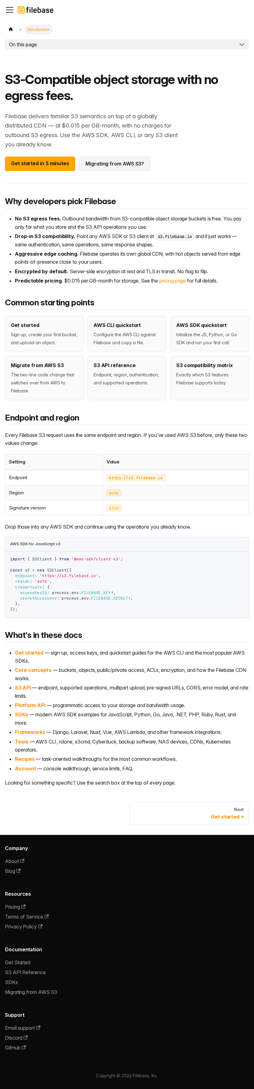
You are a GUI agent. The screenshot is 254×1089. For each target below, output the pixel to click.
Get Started (17, 962)
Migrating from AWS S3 (31, 992)
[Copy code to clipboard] (241, 559)
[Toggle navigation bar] (9, 10)
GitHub (12, 1048)
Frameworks (30, 732)
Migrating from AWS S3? (114, 164)
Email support (20, 1028)
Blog (10, 871)
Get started (29, 653)
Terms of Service (24, 917)
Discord (13, 1038)
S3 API (23, 688)
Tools (21, 742)
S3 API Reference (25, 972)
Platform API (30, 705)
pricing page (172, 281)
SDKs (21, 714)
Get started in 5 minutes (40, 163)
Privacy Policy (21, 927)
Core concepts (33, 670)
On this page (23, 44)
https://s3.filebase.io (136, 477)
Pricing (12, 907)
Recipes (24, 759)
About (12, 861)
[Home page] (11, 29)
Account (25, 768)
